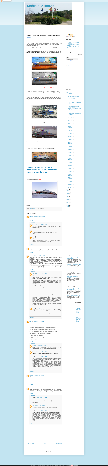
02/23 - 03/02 (70, 177)
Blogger (60, 451)
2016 (68, 200)
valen (33, 273)
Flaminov (34, 351)
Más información (75, 465)
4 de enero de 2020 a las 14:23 (38, 375)
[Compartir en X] (40, 208)
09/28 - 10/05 (70, 132)
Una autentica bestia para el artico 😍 (73, 41)
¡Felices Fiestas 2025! (71, 98)
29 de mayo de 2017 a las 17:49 (41, 308)
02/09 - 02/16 (70, 180)
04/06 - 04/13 (70, 168)
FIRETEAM (31, 216)
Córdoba (31, 248)
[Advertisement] (56, 27)
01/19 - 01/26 (70, 184)
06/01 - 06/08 (70, 156)
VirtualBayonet (44, 200)
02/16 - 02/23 (70, 178)
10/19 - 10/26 (70, 127)
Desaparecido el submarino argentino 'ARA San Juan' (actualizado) (74, 289)
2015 (68, 202)
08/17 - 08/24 (70, 140)
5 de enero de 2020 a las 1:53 (41, 345)
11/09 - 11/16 (70, 123)
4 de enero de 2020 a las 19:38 (41, 397)
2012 (68, 206)
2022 (68, 192)
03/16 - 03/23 (70, 172)
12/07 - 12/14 (70, 117)
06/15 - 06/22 (70, 153)
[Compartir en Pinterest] (43, 208)
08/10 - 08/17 (70, 142)
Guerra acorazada (77, 304)
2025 (68, 92)
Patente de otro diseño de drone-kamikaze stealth (73, 111)
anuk (30, 388)
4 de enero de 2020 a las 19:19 (37, 388)
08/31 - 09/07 (70, 137)
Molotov (33, 224)
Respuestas (33, 222)
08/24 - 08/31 (70, 139)
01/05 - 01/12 (70, 187)
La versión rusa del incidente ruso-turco (73, 295)
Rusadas (77, 321)
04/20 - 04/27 (70, 165)
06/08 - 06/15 (70, 155)
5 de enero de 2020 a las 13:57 (41, 351)
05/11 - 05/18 (70, 161)
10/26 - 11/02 (70, 126)
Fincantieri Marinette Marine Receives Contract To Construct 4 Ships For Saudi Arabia (41, 169)
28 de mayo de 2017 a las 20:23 (39, 255)
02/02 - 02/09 (70, 181)
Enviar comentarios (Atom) (35, 445)
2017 (68, 199)
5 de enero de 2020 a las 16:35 (41, 410)
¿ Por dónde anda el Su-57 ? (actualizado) (74, 283)
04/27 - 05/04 (70, 164)
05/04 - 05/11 (70, 162)
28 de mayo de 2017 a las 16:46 (42, 230)
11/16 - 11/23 (70, 121)
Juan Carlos (32, 255)
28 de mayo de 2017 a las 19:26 (38, 248)
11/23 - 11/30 (70, 120)
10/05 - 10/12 (70, 130)
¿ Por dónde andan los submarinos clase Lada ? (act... (74, 97)
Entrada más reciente (30, 443)
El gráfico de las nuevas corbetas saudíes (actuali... (73, 107)
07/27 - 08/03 (70, 145)
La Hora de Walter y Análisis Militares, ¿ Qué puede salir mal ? (73, 258)
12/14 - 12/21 (70, 116)
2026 (68, 90)
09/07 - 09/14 (70, 136)
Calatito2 (34, 345)
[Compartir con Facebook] (41, 208)
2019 (68, 196)
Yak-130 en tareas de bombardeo (73, 104)
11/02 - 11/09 (70, 124)
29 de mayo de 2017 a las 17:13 (41, 273)
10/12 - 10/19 (70, 129)
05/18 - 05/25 (70, 159)
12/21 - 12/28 (70, 95)
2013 (68, 205)
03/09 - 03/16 (70, 174)
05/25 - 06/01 (70, 158)
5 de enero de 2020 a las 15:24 (41, 356)
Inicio (45, 443)
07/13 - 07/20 (70, 148)
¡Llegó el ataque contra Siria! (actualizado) (74, 264)
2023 (68, 190)
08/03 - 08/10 (70, 143)
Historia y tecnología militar (78, 318)
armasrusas (78, 308)
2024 (68, 189)
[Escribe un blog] (39, 208)
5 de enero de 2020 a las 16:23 (40, 405)
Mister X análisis (78, 309)
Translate (74, 60)
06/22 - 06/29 (70, 152)
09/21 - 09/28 (70, 133)
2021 (68, 193)
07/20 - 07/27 (70, 146)
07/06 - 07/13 (70, 149)
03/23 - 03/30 (70, 171)
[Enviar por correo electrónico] (38, 208)
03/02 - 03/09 (70, 175)
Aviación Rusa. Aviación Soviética (78, 311)
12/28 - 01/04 (70, 93)
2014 (68, 203)
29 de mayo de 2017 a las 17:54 (38, 321)
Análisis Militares (40, 6)
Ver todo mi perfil (69, 66)
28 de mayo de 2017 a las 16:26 (41, 224)
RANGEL (31, 375)
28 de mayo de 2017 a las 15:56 (39, 216)
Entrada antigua (59, 443)
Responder (31, 220)
